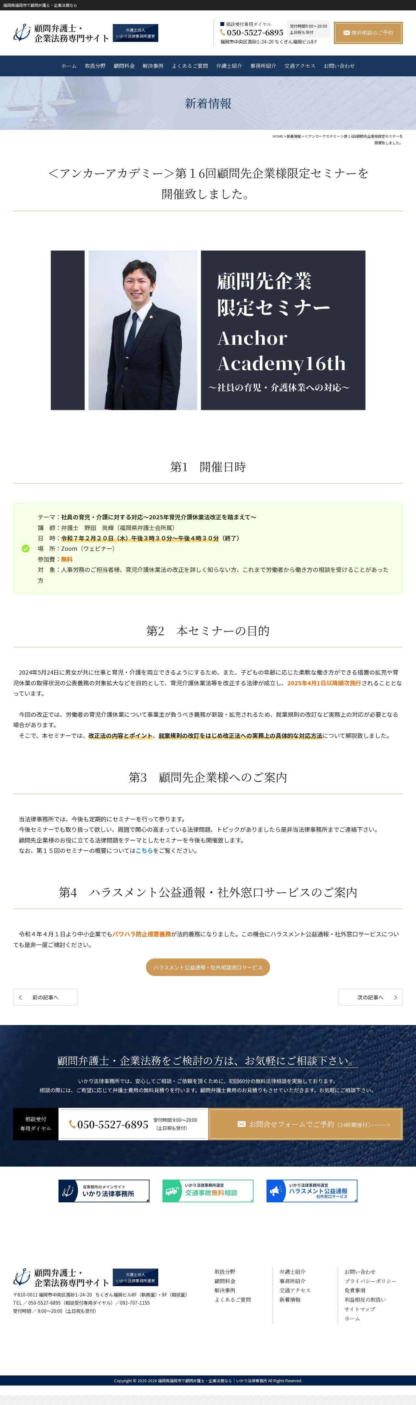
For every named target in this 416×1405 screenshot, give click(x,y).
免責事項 (354, 1290)
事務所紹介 (263, 66)
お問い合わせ (339, 66)
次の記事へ (371, 997)
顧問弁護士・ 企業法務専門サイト (72, 33)
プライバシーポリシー (370, 1281)
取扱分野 (95, 66)
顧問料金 (124, 66)
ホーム (69, 66)
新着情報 (290, 1299)
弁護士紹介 (229, 66)
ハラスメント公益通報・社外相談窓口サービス (208, 967)
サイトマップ (359, 1309)
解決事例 (153, 66)
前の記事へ (45, 997)
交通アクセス (300, 66)
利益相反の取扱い (365, 1299)
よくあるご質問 (190, 66)
